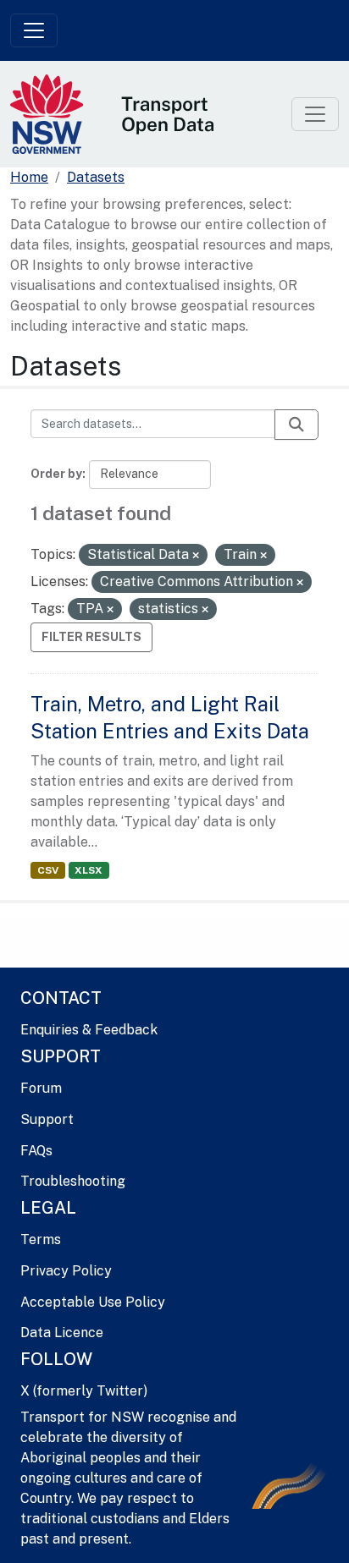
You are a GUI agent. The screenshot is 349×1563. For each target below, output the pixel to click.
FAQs (36, 1151)
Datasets (96, 177)
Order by (56, 473)
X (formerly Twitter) (83, 1391)
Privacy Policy (66, 1271)
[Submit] (296, 424)
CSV (47, 870)
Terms (40, 1239)
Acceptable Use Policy (92, 1302)
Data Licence (61, 1332)
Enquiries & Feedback (89, 1030)
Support (47, 1119)
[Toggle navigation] (34, 30)
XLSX (88, 870)
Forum (41, 1088)
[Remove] (195, 556)
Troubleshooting (72, 1181)
